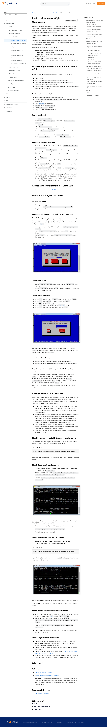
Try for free (101, 3)
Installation (10, 27)
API (7, 101)
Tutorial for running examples (43, 672)
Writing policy (11, 87)
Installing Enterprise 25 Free (18, 43)
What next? (89, 90)
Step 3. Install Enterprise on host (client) (94, 78)
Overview (8, 20)
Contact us (59, 722)
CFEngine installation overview (93, 66)
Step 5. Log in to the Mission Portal (94, 87)
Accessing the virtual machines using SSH (94, 37)
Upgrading (12, 74)
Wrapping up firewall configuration (93, 56)
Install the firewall (91, 43)
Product (88, 3)
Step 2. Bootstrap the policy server (94, 74)
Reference (9, 107)
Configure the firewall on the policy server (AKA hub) (94, 47)
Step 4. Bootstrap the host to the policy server (94, 82)
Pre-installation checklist (15, 30)
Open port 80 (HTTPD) (94, 50)
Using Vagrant (14, 47)
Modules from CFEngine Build (16, 80)
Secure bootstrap (14, 67)
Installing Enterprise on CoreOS (17, 56)
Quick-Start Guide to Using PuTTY (45, 190)
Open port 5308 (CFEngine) (95, 53)
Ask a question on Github (41, 706)
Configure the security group (94, 34)
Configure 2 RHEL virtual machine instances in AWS (94, 25)
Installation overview (14, 70)
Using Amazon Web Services (18, 40)
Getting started (10, 23)
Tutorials (89, 93)
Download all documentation (29, 722)
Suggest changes (71, 20)
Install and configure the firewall (94, 41)
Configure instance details (93, 29)
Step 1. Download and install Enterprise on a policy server (94, 69)
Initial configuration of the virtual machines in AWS (94, 21)
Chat (35, 704)
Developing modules (13, 90)
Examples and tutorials (12, 104)
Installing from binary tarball (18, 63)
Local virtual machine (14, 33)
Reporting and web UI (13, 84)
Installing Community (16, 60)
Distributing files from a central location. (47, 675)
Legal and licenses (47, 722)
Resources (9, 111)
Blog (94, 3)
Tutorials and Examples (42, 694)
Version (5, 12)
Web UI (8, 97)
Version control (13, 77)
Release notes (9, 94)
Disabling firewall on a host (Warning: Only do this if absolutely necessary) (95, 61)
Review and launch (92, 31)
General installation (14, 37)
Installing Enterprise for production (17, 51)
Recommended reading (93, 95)
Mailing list (37, 709)
